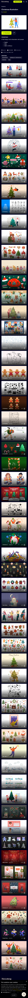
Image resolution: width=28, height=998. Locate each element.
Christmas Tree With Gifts (8, 665)
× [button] (26, 981)
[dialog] (14, 989)
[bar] (26, 2)
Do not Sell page (19, 990)
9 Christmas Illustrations (7, 257)
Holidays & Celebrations (15, 57)
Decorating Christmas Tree (8, 196)
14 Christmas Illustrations (8, 514)
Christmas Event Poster (7, 499)
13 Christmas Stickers (7, 741)
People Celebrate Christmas (8, 105)
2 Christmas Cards (6, 877)
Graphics (3, 6)
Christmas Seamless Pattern (8, 575)
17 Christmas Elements (7, 923)
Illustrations (5, 57)
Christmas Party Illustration (8, 559)
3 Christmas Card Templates (8, 892)
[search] (23, 2)
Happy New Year (6, 90)
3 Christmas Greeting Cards (8, 817)
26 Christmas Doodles (7, 393)
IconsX (5, 12)
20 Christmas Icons (7, 211)
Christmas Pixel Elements (8, 590)
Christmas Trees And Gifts (8, 120)
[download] (24, 76)
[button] (14, 992)
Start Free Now (18, 1)
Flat (9, 59)
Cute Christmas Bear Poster (8, 605)
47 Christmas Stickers (7, 650)
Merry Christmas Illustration (8, 136)
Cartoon (4, 59)
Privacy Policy (15, 989)
